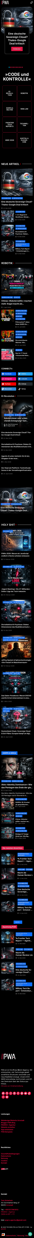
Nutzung (4, 1158)
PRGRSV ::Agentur (8, 1125)
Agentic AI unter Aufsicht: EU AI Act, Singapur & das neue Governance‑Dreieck (15, 458)
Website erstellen (8, 1127)
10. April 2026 (7, 790)
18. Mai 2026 (21, 219)
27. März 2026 (21, 838)
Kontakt (4, 1163)
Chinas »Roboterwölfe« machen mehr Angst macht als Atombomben (16, 304)
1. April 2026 (7, 307)
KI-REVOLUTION (9, 93)
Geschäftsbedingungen (10, 1154)
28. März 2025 (21, 358)
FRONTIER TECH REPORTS (10, 124)
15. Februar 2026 (8, 559)
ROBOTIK (24, 93)
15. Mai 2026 (21, 253)
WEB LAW (24, 109)
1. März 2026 (7, 701)
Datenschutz (6, 1156)
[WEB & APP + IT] (8, 1214)
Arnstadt (9, 1205)
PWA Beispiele (7, 1132)
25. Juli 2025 (21, 327)
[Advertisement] (17, 1016)
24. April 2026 (8, 473)
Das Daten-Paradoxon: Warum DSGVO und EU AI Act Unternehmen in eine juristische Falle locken (16, 698)
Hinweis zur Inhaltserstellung (12, 1086)
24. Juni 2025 (21, 345)
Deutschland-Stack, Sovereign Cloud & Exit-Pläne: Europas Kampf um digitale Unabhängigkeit (15, 733)
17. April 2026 (10, 426)
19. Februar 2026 (8, 666)
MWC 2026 (9, 140)
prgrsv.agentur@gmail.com (15, 1220)
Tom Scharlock (13, 424)
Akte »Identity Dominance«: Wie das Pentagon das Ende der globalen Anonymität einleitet (16, 787)
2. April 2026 (21, 806)
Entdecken (16, 49)
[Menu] (31, 2)
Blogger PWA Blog (8, 1123)
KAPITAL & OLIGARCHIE (24, 140)
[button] (9, 67)
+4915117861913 (11, 1210)
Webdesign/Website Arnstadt (12, 1120)
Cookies (4, 1161)
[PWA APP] (4, 1169)
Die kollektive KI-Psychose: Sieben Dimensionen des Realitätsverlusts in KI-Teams (16, 446)
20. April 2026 (8, 737)
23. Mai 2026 (7, 208)
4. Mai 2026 (7, 462)
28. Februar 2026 (9, 595)
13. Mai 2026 (23, 878)
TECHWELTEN (24, 124)
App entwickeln (7, 1130)
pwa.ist (3, 1229)
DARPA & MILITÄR (9, 109)
